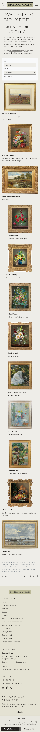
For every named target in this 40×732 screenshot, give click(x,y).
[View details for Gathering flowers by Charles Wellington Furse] (20, 375)
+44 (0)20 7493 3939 (9, 680)
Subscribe (20, 712)
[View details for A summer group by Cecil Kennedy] (20, 336)
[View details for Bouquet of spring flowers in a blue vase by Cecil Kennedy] (20, 258)
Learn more (33, 724)
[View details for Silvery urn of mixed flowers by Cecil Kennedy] (20, 297)
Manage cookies (29, 729)
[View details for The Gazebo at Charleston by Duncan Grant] (20, 454)
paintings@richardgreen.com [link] (12, 683)
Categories (8, 76)
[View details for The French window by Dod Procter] (19, 415)
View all (5, 576)
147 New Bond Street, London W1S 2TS (15, 670)
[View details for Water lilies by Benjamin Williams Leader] (20, 180)
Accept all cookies (10, 729)
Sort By (6, 61)
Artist (6, 69)
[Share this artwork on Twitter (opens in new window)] (11, 688)
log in (26, 51)
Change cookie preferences (11, 642)
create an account (15, 51)
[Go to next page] (37, 576)
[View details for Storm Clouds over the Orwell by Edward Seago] (20, 534)
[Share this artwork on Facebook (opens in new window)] (7, 688)
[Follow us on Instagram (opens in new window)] (3, 688)
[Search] (3, 4)
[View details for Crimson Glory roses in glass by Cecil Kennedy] (20, 219)
